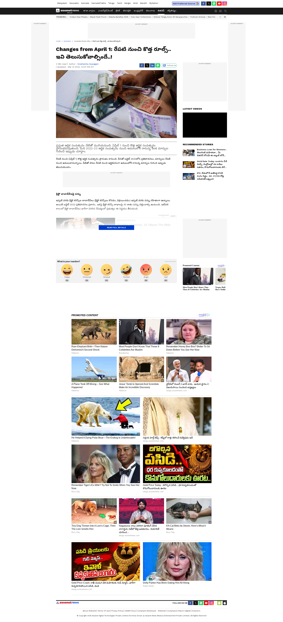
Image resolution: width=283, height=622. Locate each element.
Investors (196, 611)
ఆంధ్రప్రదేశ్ (138, 10)
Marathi (143, 3)
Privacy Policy (117, 611)
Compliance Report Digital (178, 611)
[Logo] (68, 11)
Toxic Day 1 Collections (141, 17)
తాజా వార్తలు (89, 10)
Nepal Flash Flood (98, 17)
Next (225, 17)
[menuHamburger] (220, 11)
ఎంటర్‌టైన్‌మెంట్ (105, 10)
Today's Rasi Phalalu (79, 17)
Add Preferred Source (184, 3)
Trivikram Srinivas (197, 17)
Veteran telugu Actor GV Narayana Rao (170, 17)
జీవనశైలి (127, 10)
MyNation (153, 3)
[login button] (216, 11)
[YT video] (219, 3)
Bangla (127, 3)
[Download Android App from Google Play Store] (219, 603)
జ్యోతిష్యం (171, 10)
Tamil (119, 3)
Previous (220, 17)
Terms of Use (104, 611)
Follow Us (171, 65)
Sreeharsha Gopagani (88, 64)
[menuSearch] (225, 11)
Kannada (85, 3)
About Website (89, 611)
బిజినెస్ (161, 10)
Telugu (111, 3)
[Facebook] (203, 3)
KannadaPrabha (98, 3)
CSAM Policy (130, 611)
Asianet (67, 602)
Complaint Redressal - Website (151, 611)
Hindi (135, 3)
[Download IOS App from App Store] (224, 603)
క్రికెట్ (118, 10)
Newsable (74, 3)
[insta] (224, 3)
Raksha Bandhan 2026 (118, 17)
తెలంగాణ (150, 10)
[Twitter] (208, 3)
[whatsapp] (214, 3)
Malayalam (62, 3)
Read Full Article (116, 228)
